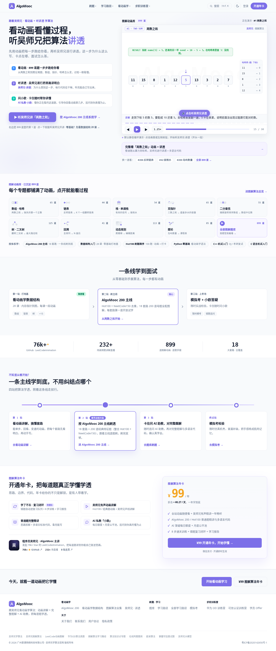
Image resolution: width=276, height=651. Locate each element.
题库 (152, 608)
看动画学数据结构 (92, 608)
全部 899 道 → (204, 160)
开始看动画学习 (216, 581)
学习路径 (107, 6)
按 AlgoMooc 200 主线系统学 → (80, 117)
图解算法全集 (114, 608)
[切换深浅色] (237, 6)
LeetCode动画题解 (54, 636)
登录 (245, 6)
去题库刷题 (152, 444)
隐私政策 (107, 621)
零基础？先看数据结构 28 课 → (83, 127)
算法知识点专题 (118, 636)
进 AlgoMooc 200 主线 (94, 444)
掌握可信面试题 (167, 636)
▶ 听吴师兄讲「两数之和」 (32, 117)
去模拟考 (216, 444)
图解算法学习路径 (97, 636)
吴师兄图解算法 (34, 636)
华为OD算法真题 (76, 636)
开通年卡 (259, 6)
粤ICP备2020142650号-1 (254, 642)
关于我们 (66, 621)
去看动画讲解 (22, 444)
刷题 (92, 6)
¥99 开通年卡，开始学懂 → (215, 543)
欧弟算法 (150, 636)
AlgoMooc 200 (70, 608)
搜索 (221, 6)
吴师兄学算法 (15, 636)
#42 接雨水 (165, 160)
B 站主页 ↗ (67, 549)
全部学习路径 (179, 608)
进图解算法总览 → (256, 191)
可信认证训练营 (237, 608)
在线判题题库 (136, 636)
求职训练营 (142, 6)
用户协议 (93, 621)
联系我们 (80, 621)
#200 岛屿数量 (185, 160)
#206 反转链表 (146, 160)
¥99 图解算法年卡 (250, 582)
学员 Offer (256, 608)
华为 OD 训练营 (216, 608)
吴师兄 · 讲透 (132, 608)
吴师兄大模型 (185, 636)
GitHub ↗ (32, 549)
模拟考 (194, 608)
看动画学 (124, 6)
